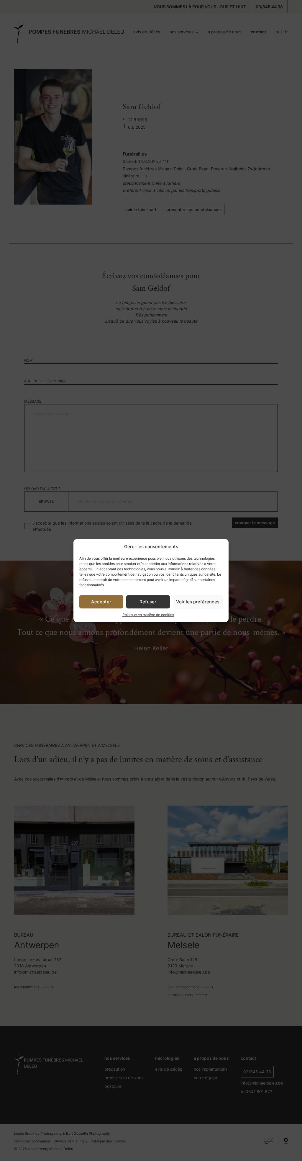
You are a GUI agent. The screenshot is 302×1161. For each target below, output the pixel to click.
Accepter (101, 602)
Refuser (147, 602)
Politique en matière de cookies (148, 615)
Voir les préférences (197, 602)
